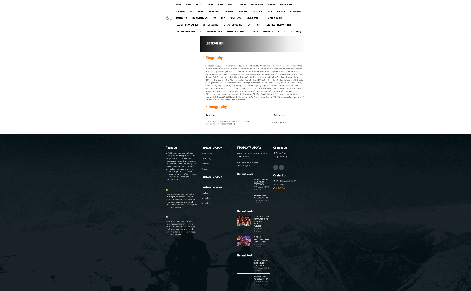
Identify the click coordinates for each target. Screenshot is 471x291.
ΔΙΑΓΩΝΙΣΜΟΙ (295, 11)
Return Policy (206, 159)
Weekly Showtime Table (211, 31)
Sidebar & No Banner (233, 25)
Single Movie (257, 4)
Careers (204, 169)
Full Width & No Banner (187, 25)
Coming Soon (252, 18)
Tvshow (271, 4)
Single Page (213, 11)
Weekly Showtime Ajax (237, 31)
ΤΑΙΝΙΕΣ (209, 4)
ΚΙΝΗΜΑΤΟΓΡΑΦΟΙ (200, 18)
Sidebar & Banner (211, 25)
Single (200, 11)
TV (191, 11)
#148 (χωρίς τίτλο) (292, 31)
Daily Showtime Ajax (185, 31)
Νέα (270, 11)
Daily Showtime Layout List (278, 25)
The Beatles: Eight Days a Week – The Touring (261, 239)
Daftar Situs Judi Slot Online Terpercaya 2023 (253, 153)
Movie (178, 4)
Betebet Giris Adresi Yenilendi (247, 163)
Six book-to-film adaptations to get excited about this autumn (261, 221)
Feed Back (205, 164)
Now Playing (236, 18)
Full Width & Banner (272, 18)
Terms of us (257, 11)
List (214, 18)
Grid (223, 18)
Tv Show (242, 4)
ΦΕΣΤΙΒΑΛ (281, 11)
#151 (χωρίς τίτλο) (271, 31)
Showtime (180, 11)
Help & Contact (207, 154)
